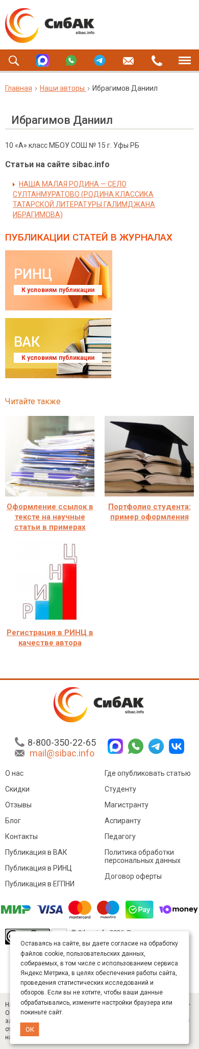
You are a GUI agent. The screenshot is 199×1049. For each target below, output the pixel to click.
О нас (14, 773)
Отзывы (18, 805)
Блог (13, 821)
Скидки (17, 789)
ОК (30, 1029)
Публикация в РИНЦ (38, 868)
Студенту (120, 789)
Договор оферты (133, 876)
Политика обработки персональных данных (143, 856)
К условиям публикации (57, 290)
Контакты (21, 836)
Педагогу (120, 836)
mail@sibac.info (62, 753)
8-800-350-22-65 (62, 742)
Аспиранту (123, 821)
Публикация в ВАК (36, 852)
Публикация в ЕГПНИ (39, 884)
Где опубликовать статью (148, 773)
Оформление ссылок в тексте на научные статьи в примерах (50, 517)
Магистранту (126, 805)
